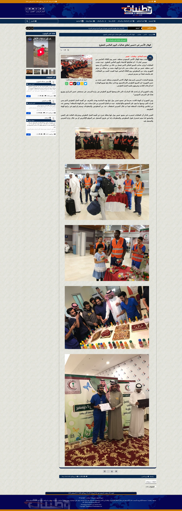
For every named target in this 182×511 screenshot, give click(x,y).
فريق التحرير (144, 476)
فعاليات (139, 34)
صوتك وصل (89, 21)
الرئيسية (151, 21)
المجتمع (78, 21)
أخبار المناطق (141, 21)
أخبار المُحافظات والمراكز (125, 21)
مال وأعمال (100, 21)
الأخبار (145, 34)
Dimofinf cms (90, 504)
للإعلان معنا (112, 21)
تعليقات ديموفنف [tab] (151, 482)
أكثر (28, 96)
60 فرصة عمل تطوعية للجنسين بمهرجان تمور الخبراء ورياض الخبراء (106, 28)
